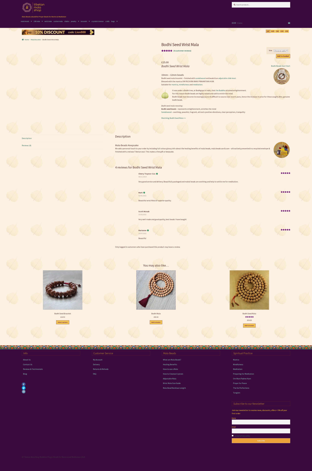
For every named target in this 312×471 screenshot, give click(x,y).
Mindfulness (238, 364)
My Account (97, 359)
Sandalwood (166, 112)
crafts (107, 21)
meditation (197, 84)
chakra (66, 21)
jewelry (73, 21)
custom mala (58, 21)
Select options (63, 322)
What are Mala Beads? (172, 359)
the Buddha (220, 90)
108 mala (37, 21)
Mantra (236, 359)
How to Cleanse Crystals (173, 374)
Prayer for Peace (240, 383)
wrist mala (48, 21)
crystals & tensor (98, 21)
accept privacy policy (242, 436)
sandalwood (200, 78)
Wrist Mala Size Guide (172, 383)
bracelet (84, 21)
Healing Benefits (170, 364)
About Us (27, 359)
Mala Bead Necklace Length (174, 388)
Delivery (96, 364)
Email (234, 427)
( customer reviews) (182, 50)
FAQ (94, 374)
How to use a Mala (170, 369)
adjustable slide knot (227, 78)
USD (286, 31)
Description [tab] (27, 138)
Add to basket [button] (156, 322)
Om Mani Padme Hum (242, 378)
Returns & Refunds (100, 369)
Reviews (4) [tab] (26, 145)
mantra (175, 84)
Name (234, 418)
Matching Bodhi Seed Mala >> (173, 118)
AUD (272, 31)
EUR (282, 31)
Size (270, 50)
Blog (25, 374)
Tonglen (236, 392)
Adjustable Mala (169, 378)
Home (27, 39)
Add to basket (283, 56)
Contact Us (27, 364)
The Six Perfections (241, 388)
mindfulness (184, 84)
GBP (268, 31)
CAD (277, 31)
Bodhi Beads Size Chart (280, 66)
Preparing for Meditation (243, 374)
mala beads (25, 21)
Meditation (237, 369)
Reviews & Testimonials (33, 369)
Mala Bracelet (36, 39)
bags (113, 21)
